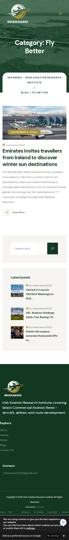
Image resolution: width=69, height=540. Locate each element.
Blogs (3, 445)
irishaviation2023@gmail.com (21, 473)
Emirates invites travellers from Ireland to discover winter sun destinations (32, 157)
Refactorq (40, 507)
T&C (12, 512)
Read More (19, 212)
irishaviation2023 (15, 145)
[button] (34, 535)
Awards (4, 435)
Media (3, 440)
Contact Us (7, 450)
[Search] (52, 248)
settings (30, 528)
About (3, 430)
